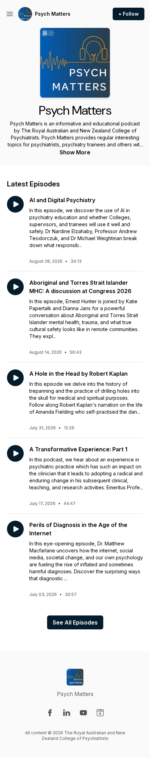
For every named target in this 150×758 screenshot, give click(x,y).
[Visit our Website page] (100, 712)
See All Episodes (75, 622)
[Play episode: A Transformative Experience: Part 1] (15, 453)
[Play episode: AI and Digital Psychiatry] (15, 204)
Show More (75, 152)
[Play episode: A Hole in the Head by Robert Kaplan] (15, 377)
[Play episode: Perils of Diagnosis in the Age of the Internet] (15, 529)
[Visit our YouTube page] (83, 712)
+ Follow (128, 14)
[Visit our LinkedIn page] (66, 712)
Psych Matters (52, 14)
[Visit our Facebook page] (49, 712)
